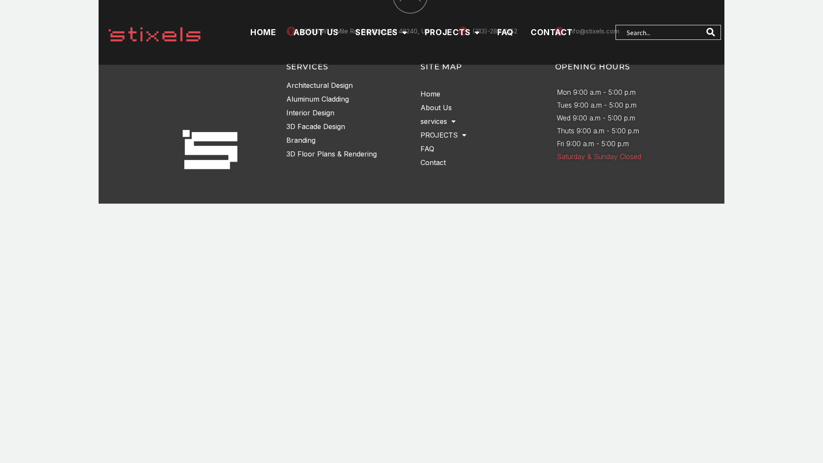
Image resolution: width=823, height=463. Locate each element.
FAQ (505, 32)
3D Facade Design (315, 126)
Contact (552, 32)
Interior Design (310, 112)
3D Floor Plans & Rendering (331, 154)
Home (263, 32)
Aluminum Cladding (317, 99)
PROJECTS (448, 32)
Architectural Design (319, 85)
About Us (316, 32)
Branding (300, 140)
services (376, 32)
